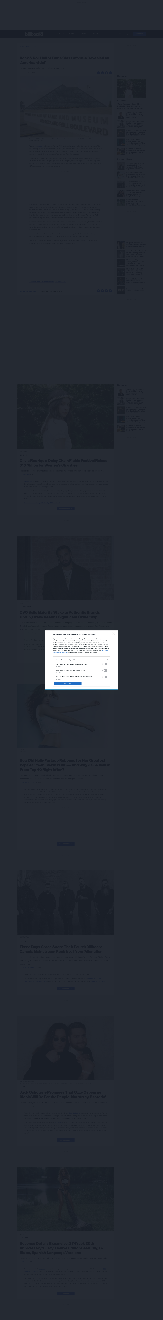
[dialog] (81, 660)
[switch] (104, 664)
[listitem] (81, 660)
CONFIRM (67, 683)
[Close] (114, 634)
